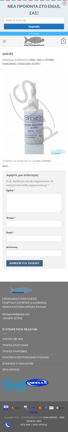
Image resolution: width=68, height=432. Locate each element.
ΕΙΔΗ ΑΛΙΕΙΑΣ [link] (50, 417)
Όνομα (10, 218)
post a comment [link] (43, 161)
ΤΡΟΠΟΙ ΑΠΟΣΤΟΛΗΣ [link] (15, 345)
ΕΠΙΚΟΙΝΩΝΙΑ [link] (34, 34)
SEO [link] (39, 421)
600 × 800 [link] (36, 60)
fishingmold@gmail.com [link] (15, 314)
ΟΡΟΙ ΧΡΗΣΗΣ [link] (11, 369)
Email (10, 232)
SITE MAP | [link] (26, 424)
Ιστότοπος (12, 247)
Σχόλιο (10, 190)
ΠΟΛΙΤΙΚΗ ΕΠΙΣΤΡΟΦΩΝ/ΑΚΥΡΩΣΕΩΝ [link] (25, 357)
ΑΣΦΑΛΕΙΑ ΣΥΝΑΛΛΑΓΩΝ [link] (17, 363)
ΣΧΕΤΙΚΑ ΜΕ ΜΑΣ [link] (12, 339)
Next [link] (6, 166)
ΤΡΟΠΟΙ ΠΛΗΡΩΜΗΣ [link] (14, 351)
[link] (34, 41)
